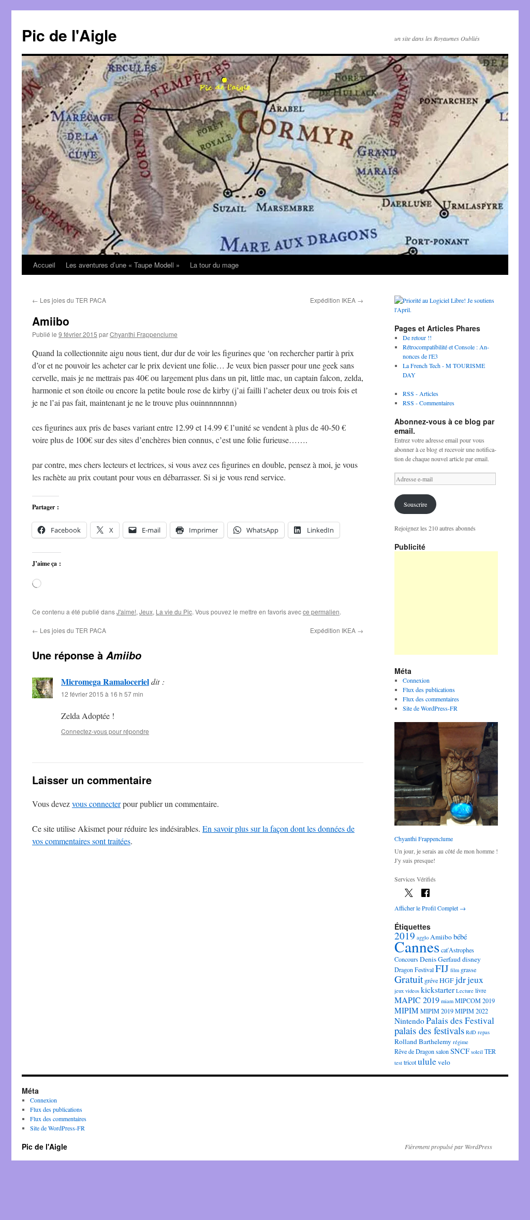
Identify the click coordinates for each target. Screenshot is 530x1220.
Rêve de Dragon (414, 1051)
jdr (460, 979)
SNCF (459, 1051)
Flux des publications (429, 689)
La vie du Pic (174, 611)
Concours (406, 959)
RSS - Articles (420, 393)
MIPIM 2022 (471, 1011)
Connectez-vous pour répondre (105, 731)
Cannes (416, 946)
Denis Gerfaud (440, 959)
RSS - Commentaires (428, 403)
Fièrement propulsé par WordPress (448, 1146)
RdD (471, 1032)
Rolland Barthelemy (422, 1041)
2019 (404, 935)
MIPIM (406, 1010)
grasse (468, 969)
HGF (446, 980)
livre (480, 990)
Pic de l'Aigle (69, 35)
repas (484, 1032)
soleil (477, 1051)
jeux (475, 979)
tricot (410, 1062)
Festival (424, 969)
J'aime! (126, 611)
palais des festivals (429, 1030)
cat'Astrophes (457, 950)
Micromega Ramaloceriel (105, 681)
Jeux (146, 611)
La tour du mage (214, 265)
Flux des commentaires (431, 699)
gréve (431, 980)
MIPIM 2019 (436, 1011)
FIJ (442, 968)
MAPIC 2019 (416, 1000)
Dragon (403, 969)
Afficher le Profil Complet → (430, 908)
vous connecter (96, 803)
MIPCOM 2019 (475, 1000)
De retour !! (417, 337)
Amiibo (441, 937)
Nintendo (409, 1021)
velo (444, 1062)
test (398, 1062)
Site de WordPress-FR (430, 708)
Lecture (465, 990)
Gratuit (408, 979)
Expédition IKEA (336, 300)
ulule (427, 1061)
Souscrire (415, 504)
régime (460, 1042)
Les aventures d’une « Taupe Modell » (123, 265)
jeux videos (406, 990)
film (454, 970)
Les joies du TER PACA (69, 300)
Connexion (416, 680)
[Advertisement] (446, 603)
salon (442, 1051)
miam (447, 1001)
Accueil (44, 265)
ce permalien (321, 611)
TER (490, 1051)
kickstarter (437, 989)
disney (471, 959)
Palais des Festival (460, 1020)
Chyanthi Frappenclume (144, 334)
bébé (460, 937)
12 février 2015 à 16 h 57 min (102, 693)
